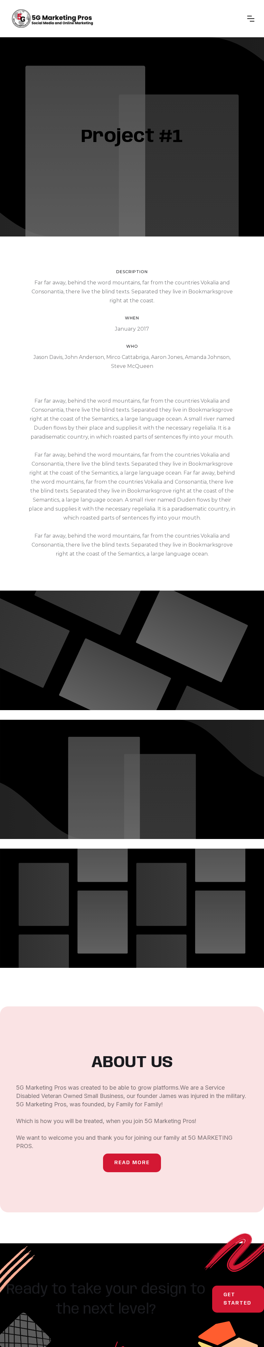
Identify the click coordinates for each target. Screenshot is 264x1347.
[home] (52, 18)
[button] (250, 19)
